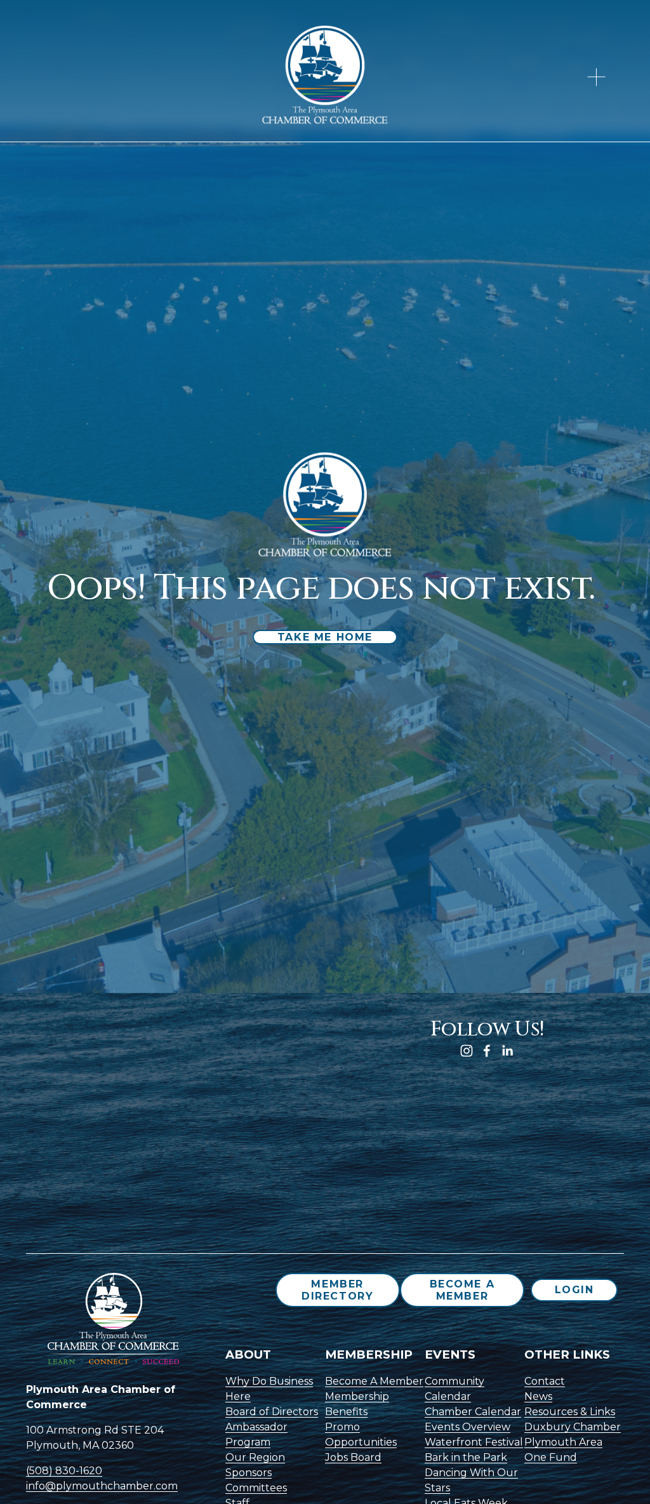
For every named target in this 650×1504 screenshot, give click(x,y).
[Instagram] (466, 1050)
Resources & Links (569, 1412)
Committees (256, 1488)
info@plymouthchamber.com (102, 1486)
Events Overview (467, 1427)
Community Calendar (454, 1388)
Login (574, 1290)
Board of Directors (271, 1412)
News (538, 1396)
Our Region (255, 1457)
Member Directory (337, 1290)
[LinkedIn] (507, 1050)
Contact (544, 1381)
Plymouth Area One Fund (563, 1449)
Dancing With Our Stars (471, 1480)
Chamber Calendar (473, 1412)
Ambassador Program (256, 1434)
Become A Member (462, 1290)
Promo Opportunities (361, 1434)
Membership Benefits (357, 1404)
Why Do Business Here (269, 1388)
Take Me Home (325, 637)
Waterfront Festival (474, 1442)
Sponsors (248, 1473)
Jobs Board (353, 1457)
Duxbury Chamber (572, 1427)
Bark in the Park (466, 1457)
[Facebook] (487, 1050)
